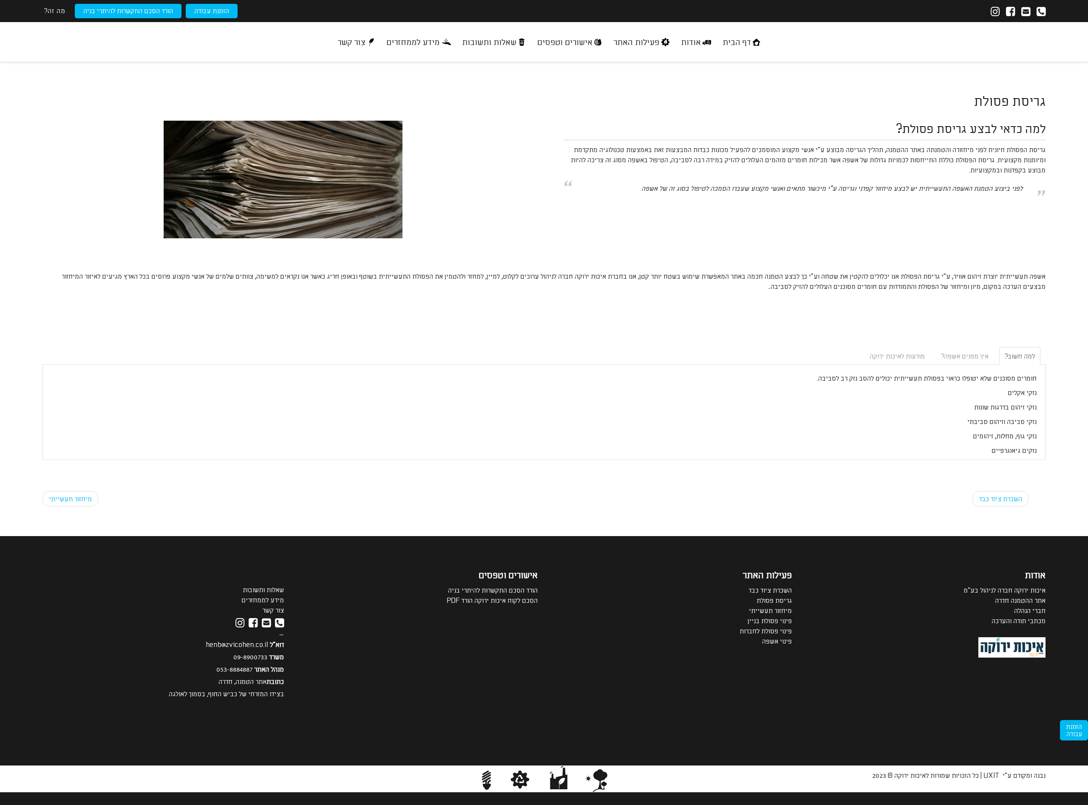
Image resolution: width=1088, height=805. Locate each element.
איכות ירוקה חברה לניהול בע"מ (1004, 589)
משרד (276, 656)
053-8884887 (234, 668)
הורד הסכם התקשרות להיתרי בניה (128, 10)
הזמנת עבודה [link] (1074, 730)
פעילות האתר (636, 41)
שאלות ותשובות (489, 41)
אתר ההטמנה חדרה (1020, 600)
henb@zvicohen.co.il (237, 644)
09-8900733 (250, 656)
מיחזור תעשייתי (70, 498)
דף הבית (736, 41)
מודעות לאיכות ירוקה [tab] (897, 355)
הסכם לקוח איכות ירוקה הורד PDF (492, 600)
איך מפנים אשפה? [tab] (965, 355)
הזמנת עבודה (211, 10)
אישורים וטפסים (564, 41)
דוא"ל (277, 644)
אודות (691, 41)
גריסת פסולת (774, 600)
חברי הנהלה (1030, 610)
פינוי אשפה (777, 640)
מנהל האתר (269, 668)
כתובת (275, 681)
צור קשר (351, 41)
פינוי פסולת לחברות (766, 630)
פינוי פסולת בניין (770, 620)
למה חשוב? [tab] (1020, 355)
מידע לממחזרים (412, 41)
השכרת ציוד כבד (1000, 498)
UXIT (991, 775)
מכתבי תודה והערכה (1019, 620)
